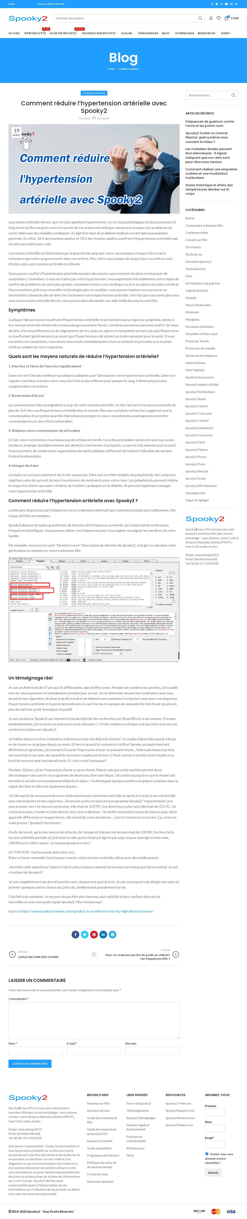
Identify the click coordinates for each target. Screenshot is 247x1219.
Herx (188, 276)
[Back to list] (94, 954)
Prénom (210, 1106)
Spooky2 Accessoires (199, 377)
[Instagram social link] (221, 4)
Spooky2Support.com (180, 1110)
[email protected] (24, 4)
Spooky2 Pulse (195, 464)
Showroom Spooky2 (100, 1181)
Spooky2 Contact (197, 420)
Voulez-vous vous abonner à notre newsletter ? (219, 1158)
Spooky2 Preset (195, 456)
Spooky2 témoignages (141, 1118)
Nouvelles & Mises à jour (201, 333)
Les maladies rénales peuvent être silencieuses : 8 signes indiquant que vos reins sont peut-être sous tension (208, 155)
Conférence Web (196, 232)
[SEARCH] (200, 18)
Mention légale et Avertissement (138, 1127)
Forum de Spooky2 (138, 1103)
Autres (189, 218)
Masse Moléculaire (198, 305)
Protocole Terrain (197, 341)
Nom (12, 1043)
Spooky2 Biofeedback (200, 392)
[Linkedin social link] (231, 4)
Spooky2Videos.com (179, 1125)
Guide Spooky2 (195, 269)
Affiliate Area (135, 1148)
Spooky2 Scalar (195, 478)
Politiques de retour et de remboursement (101, 1165)
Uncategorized (195, 493)
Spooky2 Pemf (195, 442)
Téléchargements (137, 1110)
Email (210, 1138)
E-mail (72, 1043)
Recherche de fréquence (201, 355)
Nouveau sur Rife (98, 1103)
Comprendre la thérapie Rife (204, 225)
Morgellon (192, 319)
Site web (130, 1043)
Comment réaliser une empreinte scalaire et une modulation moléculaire (211, 173)
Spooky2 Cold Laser (198, 413)
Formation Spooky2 (198, 261)
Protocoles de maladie (200, 348)
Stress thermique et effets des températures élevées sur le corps (209, 189)
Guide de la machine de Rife (102, 1120)
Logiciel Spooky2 (196, 290)
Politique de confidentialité (136, 1139)
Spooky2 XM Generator (201, 485)
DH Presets (193, 247)
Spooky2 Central (196, 406)
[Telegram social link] (112, 934)
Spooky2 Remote (196, 471)
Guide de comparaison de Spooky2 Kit (102, 1131)
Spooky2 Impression (198, 435)
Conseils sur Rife (129, 69)
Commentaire (18, 998)
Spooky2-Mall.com (178, 1103)
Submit (213, 1172)
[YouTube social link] (226, 4)
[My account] (211, 18)
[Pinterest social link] (94, 934)
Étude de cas (193, 254)
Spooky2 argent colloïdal (201, 384)
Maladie (190, 298)
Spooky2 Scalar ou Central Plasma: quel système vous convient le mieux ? (206, 137)
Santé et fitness (195, 363)
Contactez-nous (97, 1174)
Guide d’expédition (99, 1148)
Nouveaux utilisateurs (199, 326)
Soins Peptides (195, 370)
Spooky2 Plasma (196, 449)
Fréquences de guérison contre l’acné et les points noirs (209, 124)
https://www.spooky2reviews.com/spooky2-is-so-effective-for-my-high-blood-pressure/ (87, 911)
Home (111, 69)
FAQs (130, 1155)
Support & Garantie (100, 1141)
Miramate (192, 312)
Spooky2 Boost (195, 399)
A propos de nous (98, 1110)
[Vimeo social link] (236, 4)
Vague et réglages (197, 500)
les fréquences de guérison (202, 283)
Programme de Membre (103, 1155)
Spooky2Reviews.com (180, 1118)
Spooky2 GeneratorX (199, 428)
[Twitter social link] (216, 4)
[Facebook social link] (212, 4)
